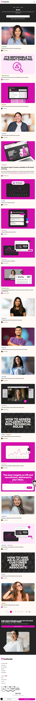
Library (17, 7)
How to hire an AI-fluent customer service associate (11, 576)
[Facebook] (16, 693)
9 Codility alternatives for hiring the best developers (11, 320)
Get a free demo (27, 699)
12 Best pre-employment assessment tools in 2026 (11, 518)
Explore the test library (18, 626)
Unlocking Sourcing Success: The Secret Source (18, 173)
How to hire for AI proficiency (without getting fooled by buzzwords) (14, 106)
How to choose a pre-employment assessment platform (12, 547)
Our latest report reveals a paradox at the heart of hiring (17, 168)
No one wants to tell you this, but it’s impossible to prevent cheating (14, 77)
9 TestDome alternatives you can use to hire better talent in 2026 (14, 349)
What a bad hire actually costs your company (10, 605)
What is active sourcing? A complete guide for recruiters (12, 465)
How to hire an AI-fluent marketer (8, 202)
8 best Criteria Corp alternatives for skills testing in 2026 (12, 378)
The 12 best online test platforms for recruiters (10, 135)
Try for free (9, 699)
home (14, 7)
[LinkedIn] (19, 693)
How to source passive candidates (8, 261)
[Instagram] (18, 693)
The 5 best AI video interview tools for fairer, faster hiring (12, 407)
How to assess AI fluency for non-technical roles (11, 436)
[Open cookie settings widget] (1, 699)
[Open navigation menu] (34, 1)
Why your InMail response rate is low (8, 232)
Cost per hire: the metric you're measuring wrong (11, 48)
